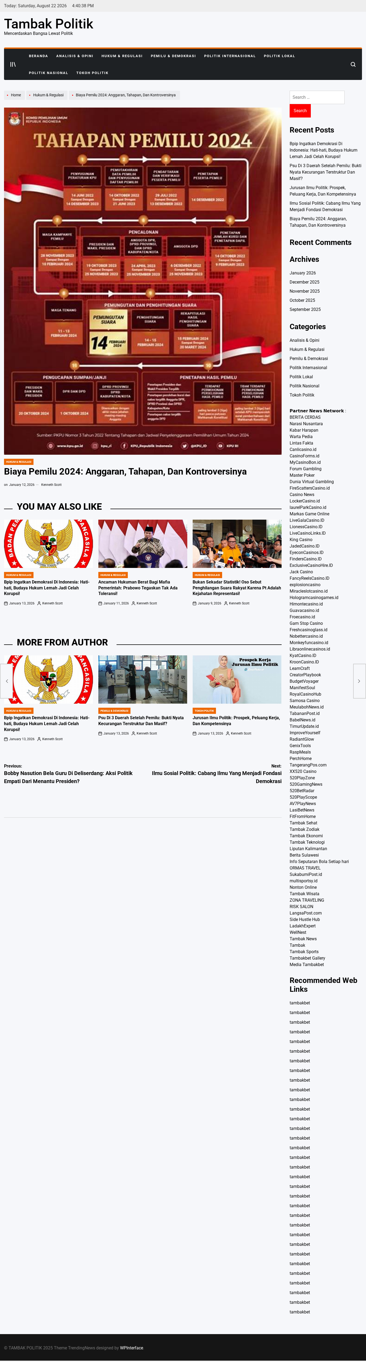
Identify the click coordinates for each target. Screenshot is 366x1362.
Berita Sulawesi (304, 855)
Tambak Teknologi (307, 842)
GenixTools (300, 745)
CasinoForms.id (304, 455)
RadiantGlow (302, 739)
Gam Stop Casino (306, 623)
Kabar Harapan (304, 430)
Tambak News (303, 938)
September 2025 (305, 309)
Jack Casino (301, 571)
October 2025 (302, 300)
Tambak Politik (48, 24)
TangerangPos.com (308, 765)
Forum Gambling (306, 468)
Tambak (297, 945)
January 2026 (303, 273)
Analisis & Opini (75, 56)
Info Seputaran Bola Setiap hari (319, 861)
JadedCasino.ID (305, 546)
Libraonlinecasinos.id (310, 649)
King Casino (301, 539)
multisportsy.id (304, 880)
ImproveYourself (305, 732)
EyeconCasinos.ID (307, 552)
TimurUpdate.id (304, 726)
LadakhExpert (303, 925)
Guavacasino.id (304, 610)
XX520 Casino (303, 771)
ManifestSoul (302, 687)
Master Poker (302, 475)
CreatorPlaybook (305, 674)
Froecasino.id (302, 616)
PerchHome (301, 758)
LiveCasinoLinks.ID (308, 533)
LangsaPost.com (306, 913)
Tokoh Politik (92, 73)
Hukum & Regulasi (122, 56)
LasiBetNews (302, 810)
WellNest (298, 932)
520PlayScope (303, 797)
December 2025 (304, 282)
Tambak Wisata (304, 893)
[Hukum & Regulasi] (47, 99)
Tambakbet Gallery (307, 958)
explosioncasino (305, 584)
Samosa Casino (305, 700)
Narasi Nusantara (306, 423)
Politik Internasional (230, 56)
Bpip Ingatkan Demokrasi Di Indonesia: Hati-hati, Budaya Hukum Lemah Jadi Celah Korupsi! (46, 588)
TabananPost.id (305, 713)
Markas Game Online (309, 513)
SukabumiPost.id (306, 874)
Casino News (302, 494)
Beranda (38, 56)
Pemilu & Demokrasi (173, 56)
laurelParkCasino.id (308, 507)
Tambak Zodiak (304, 829)
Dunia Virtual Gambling (312, 481)
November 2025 (305, 291)
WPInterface (131, 1347)
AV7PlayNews (303, 803)
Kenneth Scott (51, 485)
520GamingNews (306, 784)
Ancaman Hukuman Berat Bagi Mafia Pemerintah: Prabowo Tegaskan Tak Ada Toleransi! (138, 588)
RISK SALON (301, 906)
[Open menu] (13, 64)
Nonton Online (303, 887)
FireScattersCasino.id (310, 488)
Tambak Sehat (303, 822)
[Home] (15, 99)
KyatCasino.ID (303, 655)
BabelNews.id (302, 719)
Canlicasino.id (303, 449)
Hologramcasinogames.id (314, 597)
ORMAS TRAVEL (305, 868)
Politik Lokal (279, 56)
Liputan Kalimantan (308, 848)
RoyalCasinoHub (305, 694)
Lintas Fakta (301, 443)
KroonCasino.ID (304, 662)
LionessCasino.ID (306, 526)
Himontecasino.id (306, 604)
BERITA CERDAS (305, 417)
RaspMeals (300, 752)
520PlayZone (302, 777)
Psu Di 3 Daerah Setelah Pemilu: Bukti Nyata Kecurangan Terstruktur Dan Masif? (325, 172)
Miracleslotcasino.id (309, 591)
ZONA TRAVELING (307, 900)
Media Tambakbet (307, 964)
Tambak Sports (304, 951)
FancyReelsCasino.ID (310, 578)
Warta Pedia (301, 436)
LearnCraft (300, 668)
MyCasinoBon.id (305, 462)
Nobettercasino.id (306, 636)
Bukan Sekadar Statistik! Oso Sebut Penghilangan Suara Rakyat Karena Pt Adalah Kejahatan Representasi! (237, 588)
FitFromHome (303, 816)
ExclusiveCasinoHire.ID (311, 565)
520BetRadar (302, 790)
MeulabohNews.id (307, 707)
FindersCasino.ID (306, 558)
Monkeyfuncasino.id (309, 642)
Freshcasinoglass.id (308, 629)
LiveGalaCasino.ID (307, 520)
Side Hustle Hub (305, 919)
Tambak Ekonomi (306, 835)
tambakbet (300, 1002)
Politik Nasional (48, 73)
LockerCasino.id (305, 501)
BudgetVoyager (304, 681)
